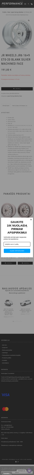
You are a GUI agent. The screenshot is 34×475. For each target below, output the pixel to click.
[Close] (31, 220)
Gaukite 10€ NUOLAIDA (17, 251)
